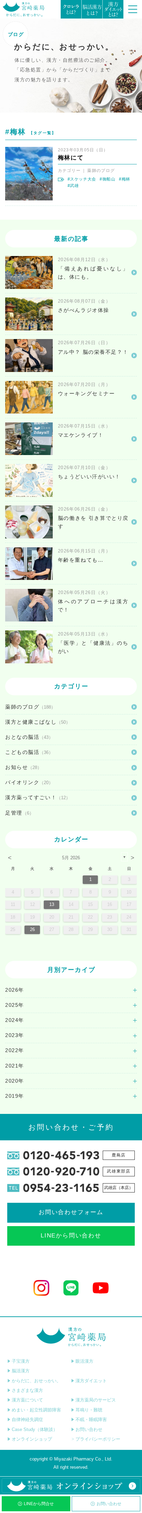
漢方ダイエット (91, 1380)
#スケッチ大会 (82, 179)
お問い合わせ (109, 1503)
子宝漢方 (21, 1361)
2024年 (14, 1020)
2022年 (14, 1050)
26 (32, 929)
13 (51, 904)
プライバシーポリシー (97, 1439)
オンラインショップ (32, 1439)
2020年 (14, 1081)
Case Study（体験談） (35, 1429)
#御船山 (107, 179)
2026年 (14, 990)
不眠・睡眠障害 (91, 1419)
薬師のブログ (101, 170)
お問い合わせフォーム (71, 1212)
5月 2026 (71, 857)
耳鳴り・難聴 (88, 1409)
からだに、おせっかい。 (36, 1380)
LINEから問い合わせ (71, 1235)
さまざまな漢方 (27, 1390)
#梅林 (124, 179)
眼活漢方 (84, 1361)
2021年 (14, 1066)
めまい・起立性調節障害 (36, 1409)
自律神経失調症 (27, 1419)
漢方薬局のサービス (95, 1400)
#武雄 (73, 185)
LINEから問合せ (39, 1503)
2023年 (14, 1035)
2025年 (14, 1005)
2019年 (14, 1096)
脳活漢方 (21, 1370)
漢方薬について (27, 1400)
